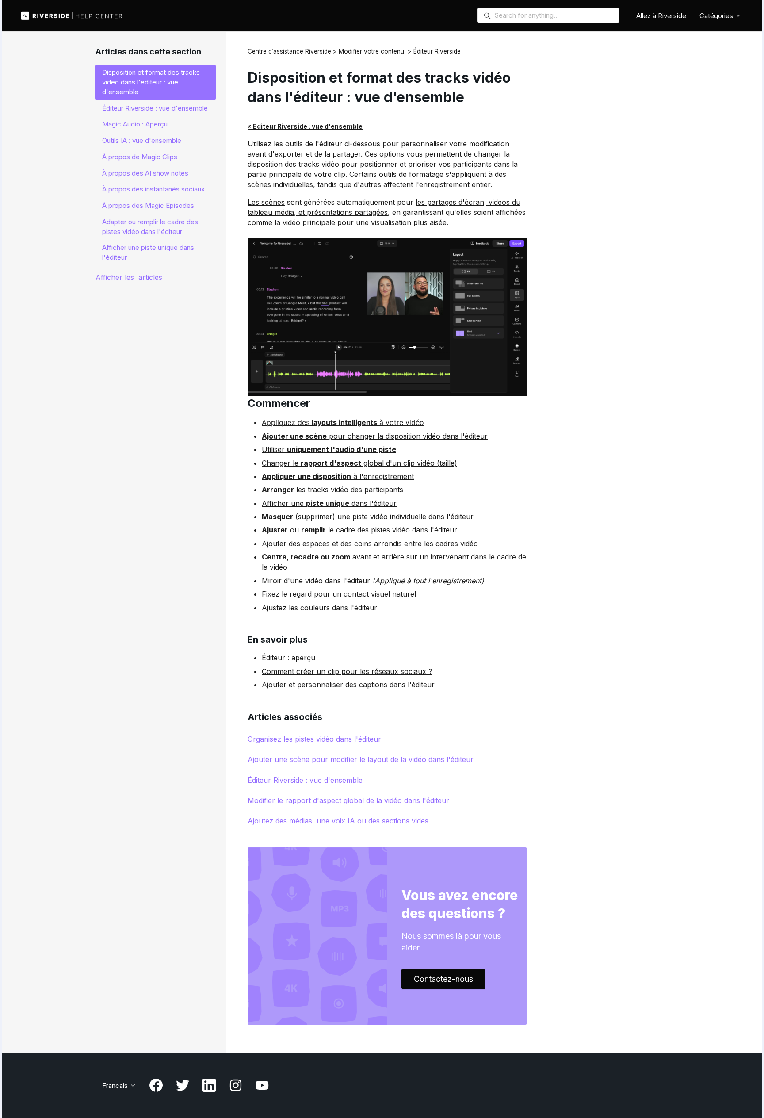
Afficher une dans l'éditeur (329, 503)
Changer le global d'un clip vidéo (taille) (359, 463)
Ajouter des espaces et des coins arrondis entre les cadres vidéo (370, 543)
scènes (259, 184)
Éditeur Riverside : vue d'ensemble (305, 780)
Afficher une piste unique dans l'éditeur (148, 252)
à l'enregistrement (338, 476)
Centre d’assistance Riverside (289, 51)
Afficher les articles (129, 277)
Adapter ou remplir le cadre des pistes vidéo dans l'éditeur (150, 227)
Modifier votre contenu (371, 51)
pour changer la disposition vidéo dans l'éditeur (375, 436)
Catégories (717, 15)
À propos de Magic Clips (139, 157)
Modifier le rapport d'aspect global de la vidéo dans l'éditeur (348, 800)
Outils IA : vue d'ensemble (141, 140)
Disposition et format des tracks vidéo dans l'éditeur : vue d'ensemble (151, 82)
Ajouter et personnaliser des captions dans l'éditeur (348, 684)
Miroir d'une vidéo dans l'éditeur (317, 580)
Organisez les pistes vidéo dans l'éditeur (314, 739)
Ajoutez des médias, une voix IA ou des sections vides (338, 820)
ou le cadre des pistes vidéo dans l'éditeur (359, 529)
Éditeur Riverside (437, 51)
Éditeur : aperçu (288, 657)
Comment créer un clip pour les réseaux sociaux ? (347, 671)
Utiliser (329, 449)
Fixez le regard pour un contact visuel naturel (339, 594)
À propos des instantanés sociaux (153, 189)
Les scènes (266, 202)
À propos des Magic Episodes (148, 205)
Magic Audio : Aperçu (135, 124)
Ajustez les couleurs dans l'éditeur (319, 607)
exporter (289, 153)
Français (116, 1085)
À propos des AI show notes (145, 173)
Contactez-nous (443, 979)
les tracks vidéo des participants (332, 489)
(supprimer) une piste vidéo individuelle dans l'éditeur (368, 516)
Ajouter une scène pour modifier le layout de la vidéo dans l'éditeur (361, 759)
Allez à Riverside (661, 15)
